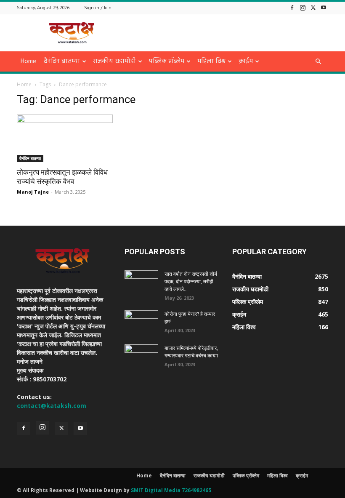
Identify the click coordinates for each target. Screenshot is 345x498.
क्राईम (246, 61)
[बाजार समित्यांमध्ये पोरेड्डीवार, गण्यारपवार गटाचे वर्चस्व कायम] (141, 356)
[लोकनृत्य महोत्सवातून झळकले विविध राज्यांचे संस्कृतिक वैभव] (65, 138)
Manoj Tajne (33, 192)
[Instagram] (302, 7)
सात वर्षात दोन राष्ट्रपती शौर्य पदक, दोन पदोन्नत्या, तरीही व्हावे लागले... (191, 281)
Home (28, 61)
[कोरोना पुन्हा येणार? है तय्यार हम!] (141, 322)
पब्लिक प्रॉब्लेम (166, 61)
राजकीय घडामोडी (114, 61)
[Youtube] (323, 7)
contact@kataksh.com (51, 406)
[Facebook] (292, 7)
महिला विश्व (211, 61)
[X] (313, 7)
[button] (318, 62)
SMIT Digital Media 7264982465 (171, 490)
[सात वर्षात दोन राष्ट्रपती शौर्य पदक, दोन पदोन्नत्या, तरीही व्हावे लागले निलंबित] (141, 282)
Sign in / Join (97, 8)
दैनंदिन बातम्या (62, 61)
